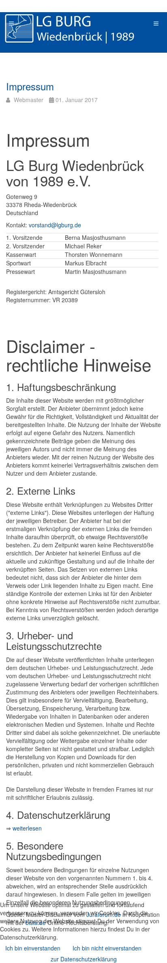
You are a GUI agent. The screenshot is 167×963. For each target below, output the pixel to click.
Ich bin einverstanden (32, 948)
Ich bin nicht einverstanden (107, 948)
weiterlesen (27, 828)
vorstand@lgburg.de (55, 225)
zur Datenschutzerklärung (84, 959)
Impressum (30, 86)
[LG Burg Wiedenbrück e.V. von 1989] (81, 28)
